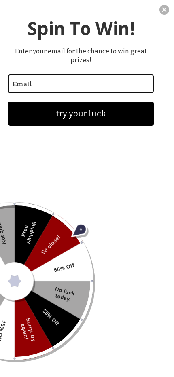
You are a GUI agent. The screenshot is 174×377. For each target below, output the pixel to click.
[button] (164, 10)
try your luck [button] (81, 114)
